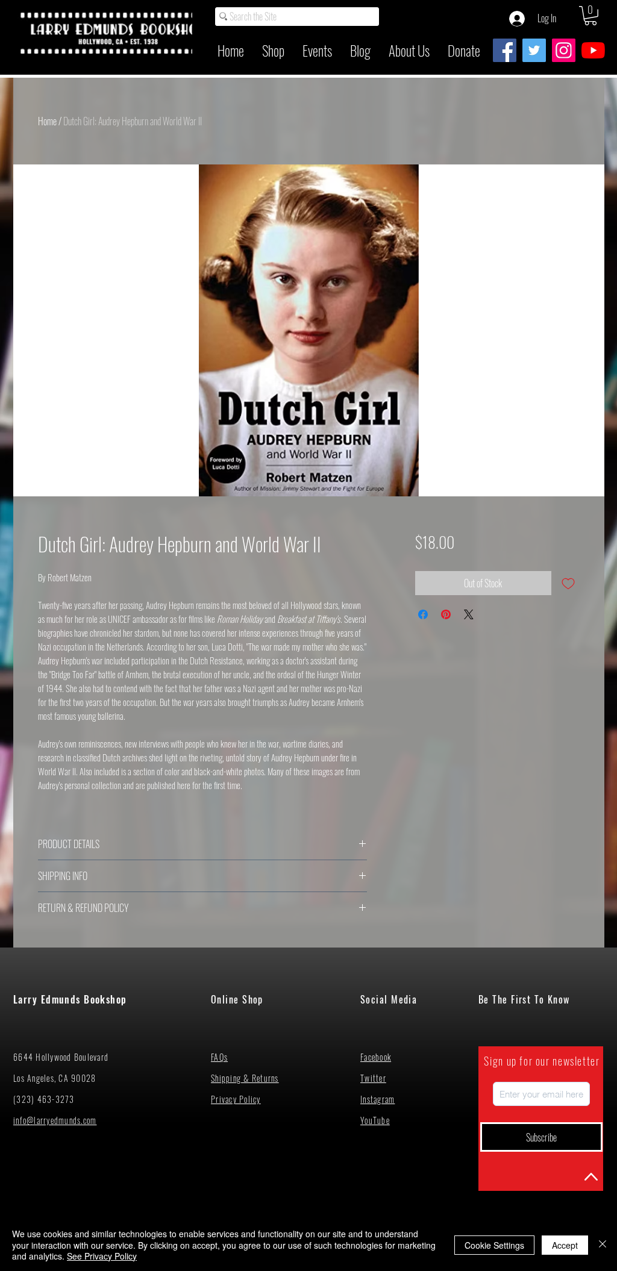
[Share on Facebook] (423, 614)
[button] (590, 15)
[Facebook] (504, 50)
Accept (565, 1245)
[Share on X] (469, 614)
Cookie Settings (494, 1245)
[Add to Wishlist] (568, 583)
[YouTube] (593, 50)
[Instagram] (563, 50)
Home (47, 121)
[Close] (602, 1244)
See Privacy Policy (102, 1256)
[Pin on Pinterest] (446, 614)
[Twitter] (534, 50)
